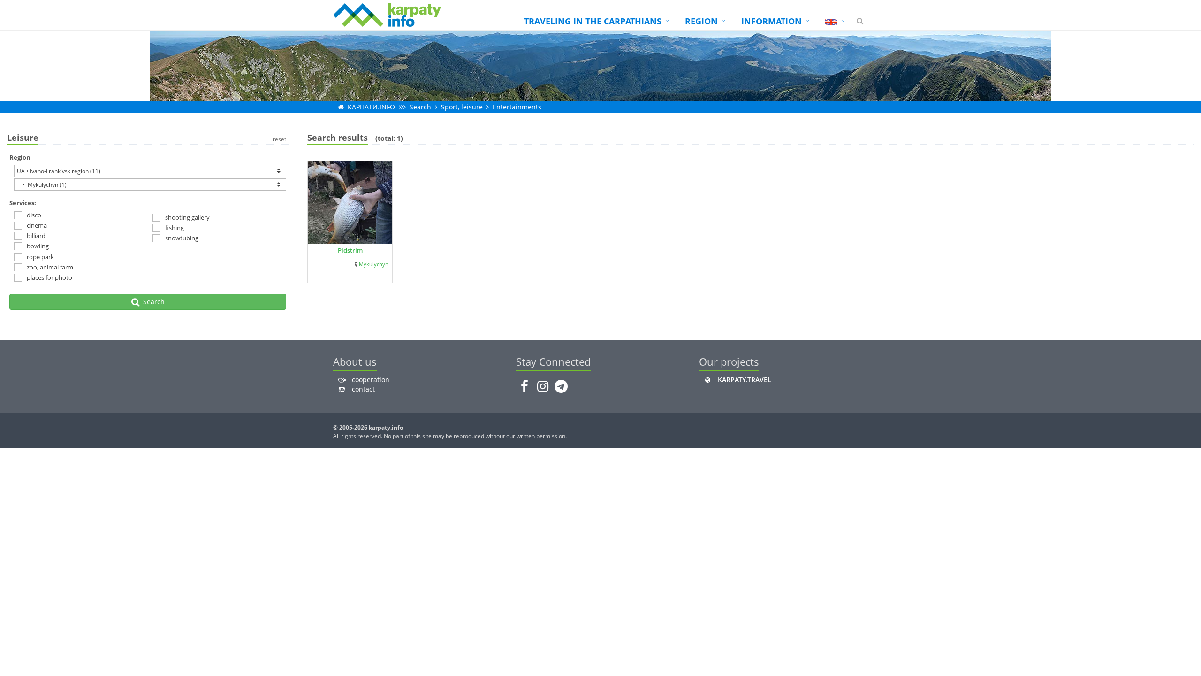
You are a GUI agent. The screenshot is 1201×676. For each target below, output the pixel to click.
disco (34, 215)
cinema (37, 225)
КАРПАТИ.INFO (371, 106)
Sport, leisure (462, 106)
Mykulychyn (373, 264)
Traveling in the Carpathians (592, 21)
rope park (40, 257)
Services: (22, 203)
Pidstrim (350, 250)
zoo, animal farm (50, 267)
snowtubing (181, 238)
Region (19, 157)
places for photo (49, 277)
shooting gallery (187, 217)
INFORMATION (771, 21)
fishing (174, 227)
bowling (38, 246)
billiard (36, 235)
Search (420, 106)
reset (279, 139)
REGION (701, 21)
